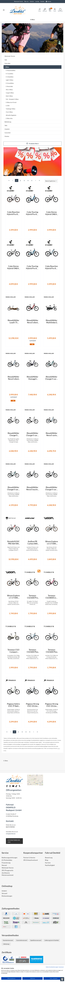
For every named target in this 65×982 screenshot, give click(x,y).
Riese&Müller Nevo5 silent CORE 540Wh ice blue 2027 (13, 378)
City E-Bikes (9, 112)
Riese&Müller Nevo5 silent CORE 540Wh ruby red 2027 (32, 321)
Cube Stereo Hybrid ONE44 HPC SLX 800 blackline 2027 (51, 213)
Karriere (48, 863)
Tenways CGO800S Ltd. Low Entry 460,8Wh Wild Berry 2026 (51, 597)
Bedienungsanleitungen (9, 857)
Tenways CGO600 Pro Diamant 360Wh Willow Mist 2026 (32, 597)
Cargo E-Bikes (10, 93)
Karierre (32, 1)
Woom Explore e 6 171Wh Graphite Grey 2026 (51, 542)
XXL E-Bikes (9, 89)
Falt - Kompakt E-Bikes (12, 99)
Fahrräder (7, 63)
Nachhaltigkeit (50, 865)
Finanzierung (6, 863)
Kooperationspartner (33, 853)
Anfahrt (4, 891)
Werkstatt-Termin (18, 1)
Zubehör (7, 129)
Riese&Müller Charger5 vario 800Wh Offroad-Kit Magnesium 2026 (32, 434)
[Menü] (4, 10)
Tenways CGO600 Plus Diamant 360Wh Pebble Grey (51, 651)
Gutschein (8, 132)
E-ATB (7, 105)
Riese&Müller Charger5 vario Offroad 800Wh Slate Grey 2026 (51, 488)
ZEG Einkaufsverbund (30, 860)
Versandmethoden (10, 935)
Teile (6, 125)
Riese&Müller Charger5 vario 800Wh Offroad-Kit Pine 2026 (51, 378)
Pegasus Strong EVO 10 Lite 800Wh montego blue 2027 (32, 705)
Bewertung (48, 857)
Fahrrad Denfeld (52, 853)
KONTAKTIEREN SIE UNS (14, 841)
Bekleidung (8, 122)
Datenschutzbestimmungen (52, 967)
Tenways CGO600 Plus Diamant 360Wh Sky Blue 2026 (32, 651)
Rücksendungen (7, 896)
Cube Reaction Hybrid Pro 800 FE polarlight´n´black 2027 (51, 267)
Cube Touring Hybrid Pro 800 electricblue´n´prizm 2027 (32, 213)
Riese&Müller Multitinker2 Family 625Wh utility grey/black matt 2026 (51, 321)
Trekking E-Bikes (10, 109)
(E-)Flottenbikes (7, 860)
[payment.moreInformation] (45, 914)
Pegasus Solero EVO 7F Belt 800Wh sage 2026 (13, 705)
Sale (6, 60)
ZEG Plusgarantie (7, 870)
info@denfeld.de (10, 833)
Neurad (4, 865)
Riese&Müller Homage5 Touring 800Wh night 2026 (32, 378)
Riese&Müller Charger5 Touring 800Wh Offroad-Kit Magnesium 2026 (13, 434)
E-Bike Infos (9, 118)
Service (49, 1)
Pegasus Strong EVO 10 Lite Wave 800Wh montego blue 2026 (51, 705)
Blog (46, 860)
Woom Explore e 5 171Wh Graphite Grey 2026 (13, 597)
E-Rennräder (9, 86)
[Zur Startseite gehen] (17, 10)
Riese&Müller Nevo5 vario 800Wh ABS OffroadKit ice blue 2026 (51, 434)
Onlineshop (7, 886)
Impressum (61, 967)
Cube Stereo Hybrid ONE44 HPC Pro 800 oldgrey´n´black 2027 (13, 267)
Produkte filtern (34, 143)
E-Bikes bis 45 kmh (11, 102)
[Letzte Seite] (39, 180)
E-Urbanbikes (9, 77)
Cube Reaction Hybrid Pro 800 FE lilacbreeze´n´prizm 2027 (13, 213)
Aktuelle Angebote (11, 115)
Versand (4, 893)
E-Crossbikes (9, 73)
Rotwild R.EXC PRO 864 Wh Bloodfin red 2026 (13, 542)
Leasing (37, 1)
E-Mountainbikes (10, 70)
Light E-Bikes (9, 80)
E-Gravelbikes (10, 83)
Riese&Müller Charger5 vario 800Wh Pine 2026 (13, 488)
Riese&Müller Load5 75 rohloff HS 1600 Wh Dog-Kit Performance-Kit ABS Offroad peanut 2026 (13, 321)
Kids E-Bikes (9, 96)
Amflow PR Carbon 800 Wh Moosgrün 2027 (32, 542)
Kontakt (42, 1)
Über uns (26, 1)
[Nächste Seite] (35, 180)
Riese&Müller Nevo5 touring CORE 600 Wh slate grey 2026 (32, 488)
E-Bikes (7, 67)
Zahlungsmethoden (10, 908)
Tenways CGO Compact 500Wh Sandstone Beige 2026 (13, 651)
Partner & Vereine (29, 857)
